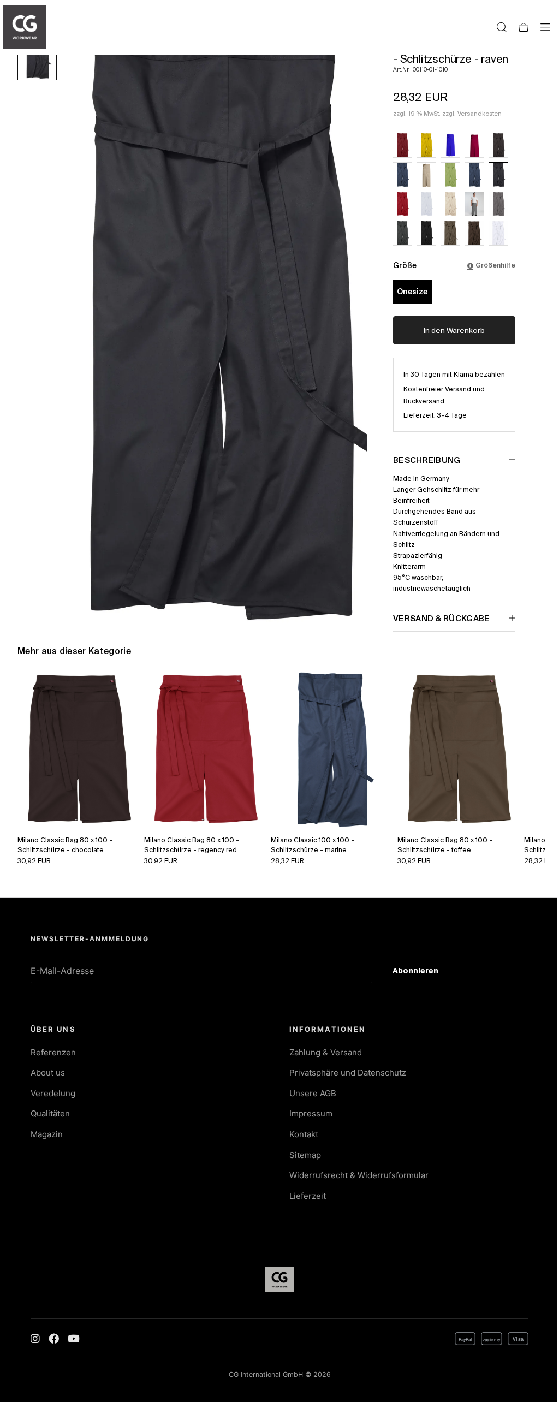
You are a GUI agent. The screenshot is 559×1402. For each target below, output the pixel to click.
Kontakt (303, 1134)
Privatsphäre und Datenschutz (347, 1072)
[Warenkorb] (523, 27)
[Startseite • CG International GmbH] (24, 27)
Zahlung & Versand (325, 1052)
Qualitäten (50, 1113)
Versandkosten (479, 113)
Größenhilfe (495, 265)
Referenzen (53, 1052)
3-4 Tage (452, 415)
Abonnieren (423, 972)
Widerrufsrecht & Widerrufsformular (359, 1175)
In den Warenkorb (454, 330)
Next (524, 750)
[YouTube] (73, 1338)
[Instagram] (35, 1338)
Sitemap (305, 1155)
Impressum (310, 1113)
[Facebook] (54, 1338)
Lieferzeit (307, 1196)
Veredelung (53, 1093)
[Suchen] (502, 27)
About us (48, 1072)
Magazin (47, 1134)
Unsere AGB (312, 1093)
